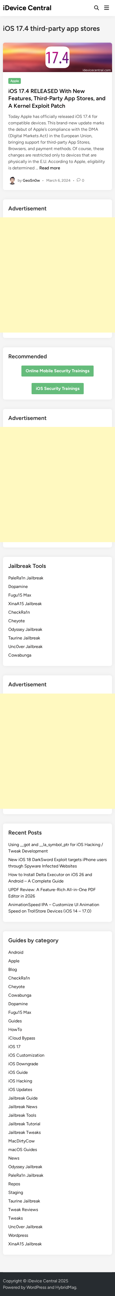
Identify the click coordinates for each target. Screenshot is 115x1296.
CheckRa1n (19, 612)
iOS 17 (14, 1046)
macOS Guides (22, 1149)
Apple (14, 81)
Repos (14, 1183)
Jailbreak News (22, 1106)
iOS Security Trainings (57, 388)
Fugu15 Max (19, 595)
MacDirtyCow (21, 1141)
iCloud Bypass (21, 1038)
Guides (15, 1020)
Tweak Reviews (23, 1209)
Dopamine (18, 586)
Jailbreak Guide (23, 1098)
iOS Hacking (20, 1080)
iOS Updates (20, 1089)
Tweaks (15, 1218)
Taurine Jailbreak (24, 637)
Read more (49, 167)
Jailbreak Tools (22, 1115)
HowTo (15, 1029)
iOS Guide (18, 1072)
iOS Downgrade (23, 1063)
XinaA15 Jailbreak (25, 603)
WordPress (36, 1287)
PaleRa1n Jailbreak (25, 577)
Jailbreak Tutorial (24, 1123)
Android (15, 952)
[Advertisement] (57, 275)
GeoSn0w (31, 180)
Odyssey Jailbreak (25, 629)
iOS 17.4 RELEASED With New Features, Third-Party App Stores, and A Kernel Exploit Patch (56, 98)
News (13, 1158)
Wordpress (18, 1235)
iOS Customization (26, 1055)
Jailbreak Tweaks (24, 1132)
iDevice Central (27, 7)
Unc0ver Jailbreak (25, 646)
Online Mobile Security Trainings (57, 370)
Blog (12, 969)
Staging (15, 1192)
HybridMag (65, 1287)
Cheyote (16, 620)
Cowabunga (19, 655)
